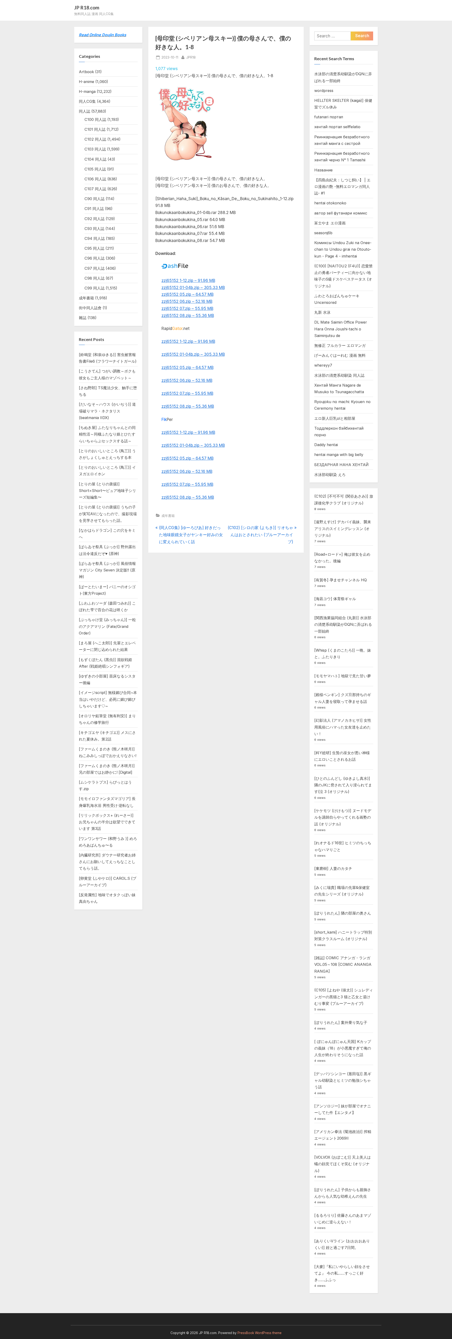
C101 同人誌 (95, 129)
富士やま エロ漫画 (330, 223)
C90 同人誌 (95, 198)
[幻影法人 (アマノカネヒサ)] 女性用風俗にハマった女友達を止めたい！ (342, 727)
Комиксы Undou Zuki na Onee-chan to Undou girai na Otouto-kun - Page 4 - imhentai (342, 249)
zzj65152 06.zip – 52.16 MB (186, 301)
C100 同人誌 (95, 119)
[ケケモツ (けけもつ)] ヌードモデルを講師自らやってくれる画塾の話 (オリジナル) (342, 817)
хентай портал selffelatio (337, 126)
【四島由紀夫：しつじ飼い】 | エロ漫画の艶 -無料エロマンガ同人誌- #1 (342, 187)
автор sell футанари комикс (340, 213)
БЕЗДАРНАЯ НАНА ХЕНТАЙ (341, 464)
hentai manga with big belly (338, 454)
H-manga (87, 91)
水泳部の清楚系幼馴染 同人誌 (339, 375)
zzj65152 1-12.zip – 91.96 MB (188, 280)
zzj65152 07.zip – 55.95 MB (187, 308)
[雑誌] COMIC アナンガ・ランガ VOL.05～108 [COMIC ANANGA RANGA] (342, 964)
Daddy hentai (326, 444)
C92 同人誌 (95, 218)
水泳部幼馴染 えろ (330, 474)
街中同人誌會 (90, 307)
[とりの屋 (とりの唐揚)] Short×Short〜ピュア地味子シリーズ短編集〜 (107, 491)
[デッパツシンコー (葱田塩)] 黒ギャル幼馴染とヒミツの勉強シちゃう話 (342, 1080)
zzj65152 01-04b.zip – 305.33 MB (193, 287)
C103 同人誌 (95, 149)
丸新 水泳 (322, 312)
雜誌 (82, 317)
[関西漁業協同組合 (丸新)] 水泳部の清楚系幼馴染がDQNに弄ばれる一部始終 (343, 624)
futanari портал (328, 117)
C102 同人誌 (95, 139)
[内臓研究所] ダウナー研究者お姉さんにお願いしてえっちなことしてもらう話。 (107, 862)
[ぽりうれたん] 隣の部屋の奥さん (342, 913)
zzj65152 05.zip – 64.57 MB (187, 294)
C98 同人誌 (95, 278)
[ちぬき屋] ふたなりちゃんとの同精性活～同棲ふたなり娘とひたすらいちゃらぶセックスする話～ (107, 434)
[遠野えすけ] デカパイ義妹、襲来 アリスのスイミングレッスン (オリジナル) (342, 528)
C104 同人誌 (95, 159)
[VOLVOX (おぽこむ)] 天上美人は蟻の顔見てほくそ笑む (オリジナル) (342, 1164)
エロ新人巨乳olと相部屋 (334, 418)
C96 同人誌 (95, 258)
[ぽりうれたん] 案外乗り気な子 (340, 1022)
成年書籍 (168, 516)
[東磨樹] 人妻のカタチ (333, 868)
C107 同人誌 (95, 188)
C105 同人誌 (95, 169)
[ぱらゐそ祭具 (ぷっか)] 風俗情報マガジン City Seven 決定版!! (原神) (107, 570)
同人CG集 (87, 101)
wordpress (323, 90)
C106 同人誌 (95, 179)
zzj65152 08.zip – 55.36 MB (187, 315)
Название (323, 170)
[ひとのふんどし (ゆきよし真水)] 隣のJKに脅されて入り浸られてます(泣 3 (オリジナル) (343, 785)
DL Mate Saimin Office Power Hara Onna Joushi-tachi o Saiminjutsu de (340, 329)
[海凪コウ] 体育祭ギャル (335, 598)
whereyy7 (323, 365)
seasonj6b (323, 232)
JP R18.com (86, 7)
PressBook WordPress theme (260, 1333)
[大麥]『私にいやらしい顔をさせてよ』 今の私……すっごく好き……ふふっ (342, 1273)
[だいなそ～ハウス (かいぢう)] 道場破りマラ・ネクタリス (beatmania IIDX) (107, 411)
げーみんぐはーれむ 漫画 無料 (340, 355)
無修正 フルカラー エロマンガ (340, 345)
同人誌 (84, 111)
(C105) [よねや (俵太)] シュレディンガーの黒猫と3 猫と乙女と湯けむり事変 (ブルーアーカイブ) (343, 997)
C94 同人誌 (95, 238)
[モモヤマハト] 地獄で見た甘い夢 (342, 675)
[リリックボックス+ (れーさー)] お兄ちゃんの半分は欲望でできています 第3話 (107, 822)
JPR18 (191, 57)
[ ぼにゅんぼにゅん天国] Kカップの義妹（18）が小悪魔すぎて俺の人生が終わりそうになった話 (342, 1048)
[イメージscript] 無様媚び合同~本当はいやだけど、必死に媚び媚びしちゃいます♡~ (108, 699)
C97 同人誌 (95, 268)
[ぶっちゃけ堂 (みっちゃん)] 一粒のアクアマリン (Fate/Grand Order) (107, 626)
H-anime (86, 81)
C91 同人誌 (94, 208)
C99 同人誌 (95, 288)
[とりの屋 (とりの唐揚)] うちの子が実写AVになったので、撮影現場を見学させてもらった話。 (108, 514)
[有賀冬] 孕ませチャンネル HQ (340, 580)
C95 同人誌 (94, 248)
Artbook (86, 71)
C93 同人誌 (94, 228)
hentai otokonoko (330, 203)
